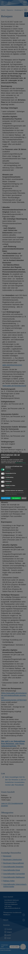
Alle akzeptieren (16, 498)
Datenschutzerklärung (21, 462)
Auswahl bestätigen (5, 498)
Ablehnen (24, 498)
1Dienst (7, 471)
